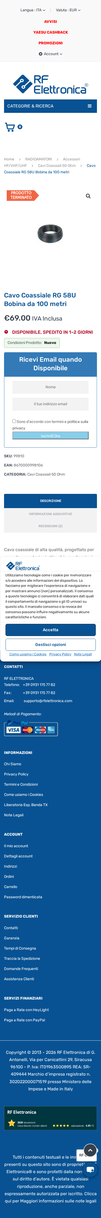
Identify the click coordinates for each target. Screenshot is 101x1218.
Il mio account (16, 846)
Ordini (9, 876)
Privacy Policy (60, 654)
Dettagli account (18, 856)
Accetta (50, 629)
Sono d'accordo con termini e (50, 424)
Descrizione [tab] (50, 501)
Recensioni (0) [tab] (50, 526)
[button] (88, 196)
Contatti (11, 928)
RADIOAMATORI (38, 159)
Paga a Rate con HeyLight (26, 1010)
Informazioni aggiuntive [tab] (50, 514)
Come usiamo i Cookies (28, 654)
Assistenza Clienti (19, 979)
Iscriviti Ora (50, 436)
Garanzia (11, 938)
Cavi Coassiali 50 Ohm (57, 165)
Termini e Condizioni (21, 784)
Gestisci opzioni (50, 644)
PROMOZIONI (51, 43)
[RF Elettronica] (51, 84)
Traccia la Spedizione (22, 958)
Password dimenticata (23, 897)
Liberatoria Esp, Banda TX (26, 805)
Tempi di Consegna (20, 948)
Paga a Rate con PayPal (24, 1020)
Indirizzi (10, 866)
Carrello (10, 887)
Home (9, 159)
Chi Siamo (12, 764)
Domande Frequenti (21, 969)
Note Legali (83, 654)
